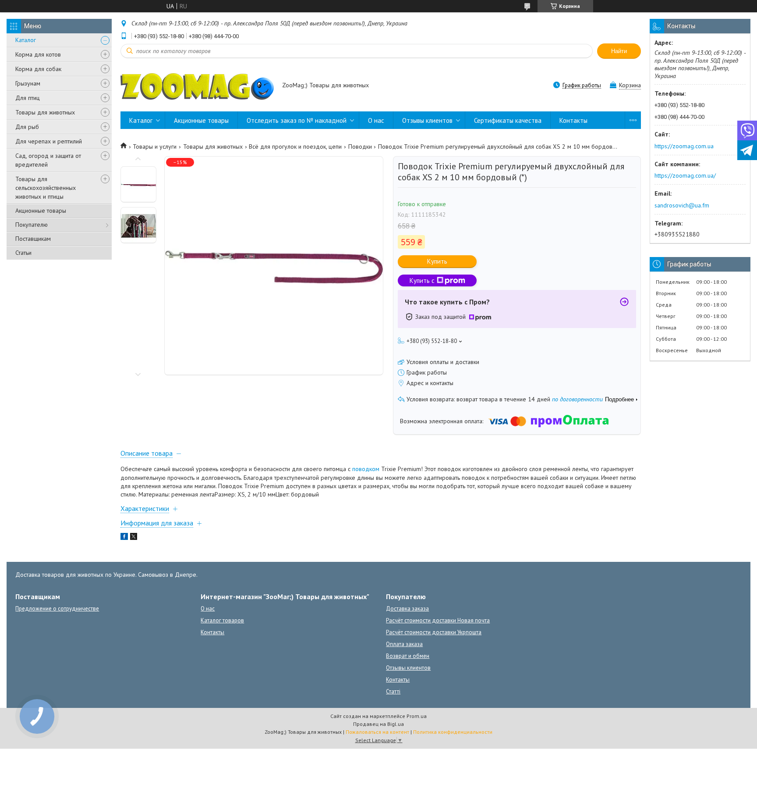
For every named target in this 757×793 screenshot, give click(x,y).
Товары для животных (45, 112)
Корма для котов (38, 54)
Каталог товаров (222, 620)
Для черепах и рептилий (48, 141)
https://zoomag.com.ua (684, 146)
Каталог (25, 40)
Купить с (422, 280)
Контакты (573, 120)
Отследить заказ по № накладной (297, 120)
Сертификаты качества (507, 120)
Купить (437, 261)
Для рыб (27, 127)
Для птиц (27, 98)
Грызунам (27, 83)
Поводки (360, 146)
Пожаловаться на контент (377, 732)
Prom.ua (417, 716)
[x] (133, 538)
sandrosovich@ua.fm (681, 205)
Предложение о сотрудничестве (57, 608)
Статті (393, 691)
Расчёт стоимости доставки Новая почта (438, 620)
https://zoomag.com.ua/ (685, 175)
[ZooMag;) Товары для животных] (197, 86)
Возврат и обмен (407, 656)
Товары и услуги (155, 146)
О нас (376, 120)
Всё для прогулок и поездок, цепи (295, 146)
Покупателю (31, 225)
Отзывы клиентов (427, 120)
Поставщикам (33, 239)
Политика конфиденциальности (452, 732)
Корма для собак (38, 69)
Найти (619, 51)
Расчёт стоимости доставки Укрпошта (433, 632)
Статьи (23, 253)
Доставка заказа (407, 608)
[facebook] (124, 538)
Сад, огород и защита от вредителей (48, 160)
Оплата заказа (404, 644)
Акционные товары (40, 210)
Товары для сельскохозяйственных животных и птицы (45, 187)
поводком (365, 469)
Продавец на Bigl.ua (378, 724)
